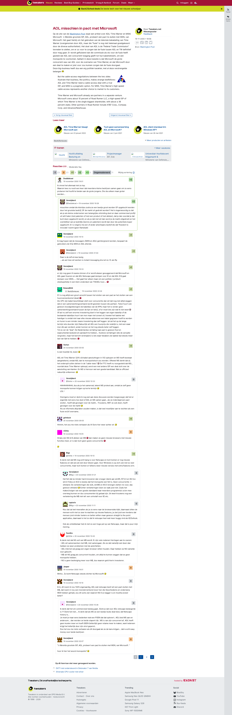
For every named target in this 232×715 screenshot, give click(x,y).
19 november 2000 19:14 (73, 237)
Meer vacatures (163, 148)
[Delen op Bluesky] (150, 42)
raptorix (72, 502)
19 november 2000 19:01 (73, 181)
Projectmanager (114, 153)
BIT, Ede (111, 157)
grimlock (67, 418)
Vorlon (66, 345)
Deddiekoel (68, 178)
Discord (180, 707)
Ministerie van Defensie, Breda (159, 160)
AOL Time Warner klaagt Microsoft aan (76, 128)
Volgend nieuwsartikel (120, 115)
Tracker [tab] (228, 12)
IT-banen (59, 147)
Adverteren (81, 692)
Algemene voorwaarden (87, 703)
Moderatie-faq (75, 167)
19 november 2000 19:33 (73, 269)
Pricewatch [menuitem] (88, 3)
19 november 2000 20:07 (73, 641)
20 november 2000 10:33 (85, 381)
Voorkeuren (91, 710)
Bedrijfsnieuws (60, 141)
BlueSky (180, 692)
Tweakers (32, 694)
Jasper (66, 566)
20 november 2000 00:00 (73, 348)
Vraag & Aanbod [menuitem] (103, 3)
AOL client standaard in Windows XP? (155, 128)
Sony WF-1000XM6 (133, 710)
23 (137, 42)
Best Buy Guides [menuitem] (71, 3)
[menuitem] (177, 3)
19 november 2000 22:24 (92, 291)
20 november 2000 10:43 (85, 536)
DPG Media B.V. (58, 694)
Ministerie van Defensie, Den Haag (84, 160)
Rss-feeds (181, 703)
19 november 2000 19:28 (89, 203)
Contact (80, 696)
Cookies (80, 710)
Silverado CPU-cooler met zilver (70, 672)
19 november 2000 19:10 (84, 456)
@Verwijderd (71, 253)
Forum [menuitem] (116, 3)
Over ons (90, 696)
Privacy (79, 707)
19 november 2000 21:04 (88, 253)
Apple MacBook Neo (134, 692)
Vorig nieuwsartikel (64, 115)
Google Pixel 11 (132, 699)
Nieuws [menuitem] (49, 3)
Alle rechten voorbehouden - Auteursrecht (46, 697)
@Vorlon (69, 381)
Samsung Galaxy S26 (134, 703)
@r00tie (69, 456)
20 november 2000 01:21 (86, 475)
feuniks (69, 533)
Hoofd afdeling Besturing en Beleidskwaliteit (76, 156)
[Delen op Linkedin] (146, 42)
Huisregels (81, 699)
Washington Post (77, 34)
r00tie (66, 431)
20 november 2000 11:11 (86, 505)
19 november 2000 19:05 (73, 434)
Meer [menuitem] (130, 3)
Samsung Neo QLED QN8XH (138, 696)
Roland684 (68, 288)
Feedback (148, 34)
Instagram (181, 699)
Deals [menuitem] (123, 3)
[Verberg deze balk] (221, 9)
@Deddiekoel (71, 203)
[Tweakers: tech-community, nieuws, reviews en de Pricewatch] (35, 3)
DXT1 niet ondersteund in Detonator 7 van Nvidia (77, 668)
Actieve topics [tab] (228, 20)
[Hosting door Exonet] (185, 681)
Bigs (68, 453)
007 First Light (131, 707)
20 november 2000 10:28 (88, 605)
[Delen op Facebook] (142, 42)
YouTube (181, 696)
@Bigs (71, 475)
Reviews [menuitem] (58, 3)
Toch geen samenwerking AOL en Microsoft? (116, 128)
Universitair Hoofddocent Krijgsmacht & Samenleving (157, 156)
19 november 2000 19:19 (73, 583)
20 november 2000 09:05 (73, 421)
